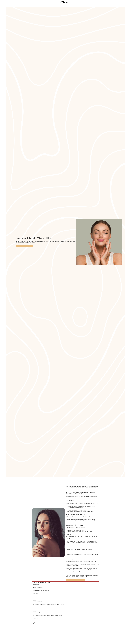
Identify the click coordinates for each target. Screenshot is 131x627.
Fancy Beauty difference (82, 571)
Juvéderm (67, 516)
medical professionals (93, 487)
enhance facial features (78, 518)
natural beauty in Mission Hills (71, 486)
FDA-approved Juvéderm (78, 499)
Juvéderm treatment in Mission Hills (86, 503)
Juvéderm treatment (77, 564)
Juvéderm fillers (94, 486)
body (73, 519)
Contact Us (28, 245)
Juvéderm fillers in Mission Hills (71, 575)
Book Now (80, 580)
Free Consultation (70, 580)
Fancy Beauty (69, 496)
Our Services (19, 245)
